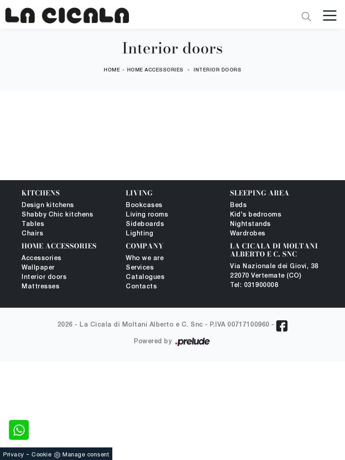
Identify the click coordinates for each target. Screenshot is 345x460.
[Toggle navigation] (330, 15)
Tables (33, 224)
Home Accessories (155, 70)
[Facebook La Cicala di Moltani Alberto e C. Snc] (282, 326)
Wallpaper (38, 268)
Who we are (145, 258)
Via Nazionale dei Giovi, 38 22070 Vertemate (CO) (274, 271)
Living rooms (147, 215)
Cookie (41, 454)
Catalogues (145, 277)
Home (112, 70)
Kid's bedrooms (255, 215)
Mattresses (40, 287)
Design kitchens (48, 205)
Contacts (141, 287)
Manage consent (85, 454)
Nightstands (250, 224)
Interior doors (217, 70)
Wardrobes (247, 234)
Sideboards (145, 224)
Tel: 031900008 (254, 285)
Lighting (139, 234)
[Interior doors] (67, 15)
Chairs (32, 234)
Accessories (42, 258)
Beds (238, 205)
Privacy (13, 454)
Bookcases (144, 205)
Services (140, 268)
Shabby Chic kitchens (57, 215)
